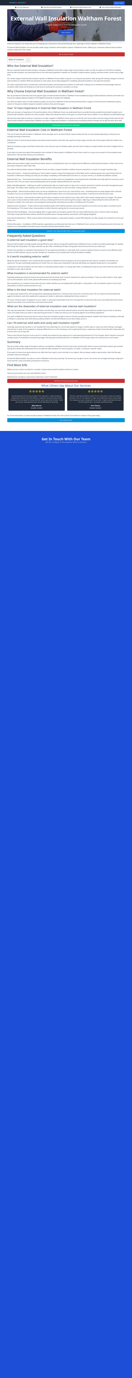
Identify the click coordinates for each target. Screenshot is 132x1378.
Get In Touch (119, 3)
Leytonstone (30, 377)
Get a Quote (66, 32)
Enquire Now (66, 426)
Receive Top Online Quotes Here (66, 381)
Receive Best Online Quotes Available (66, 125)
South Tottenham (51, 377)
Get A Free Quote (66, 420)
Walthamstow (12, 377)
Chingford (22, 377)
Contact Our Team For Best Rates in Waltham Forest (66, 231)
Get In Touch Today (66, 54)
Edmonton (40, 377)
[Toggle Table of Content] (27, 59)
